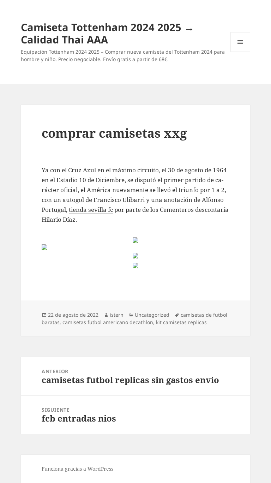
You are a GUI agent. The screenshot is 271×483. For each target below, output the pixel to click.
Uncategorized (152, 314)
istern (117, 314)
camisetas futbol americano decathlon (107, 322)
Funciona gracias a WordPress (77, 468)
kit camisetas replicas (181, 322)
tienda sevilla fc (91, 209)
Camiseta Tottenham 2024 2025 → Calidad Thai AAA (107, 33)
